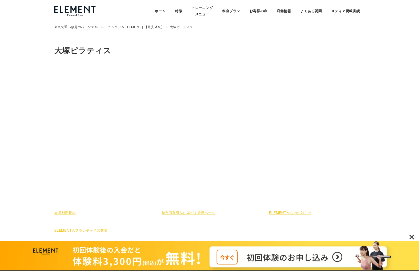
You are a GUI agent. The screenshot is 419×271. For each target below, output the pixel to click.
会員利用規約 (65, 212)
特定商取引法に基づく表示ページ (189, 212)
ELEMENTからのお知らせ (290, 212)
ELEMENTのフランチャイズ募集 (81, 230)
